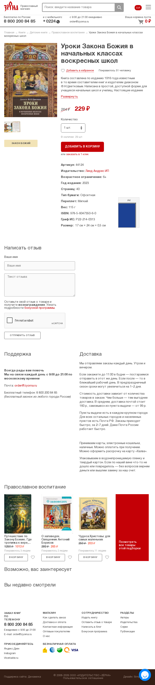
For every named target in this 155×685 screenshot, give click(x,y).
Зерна (11, 6)
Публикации (127, 631)
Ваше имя (11, 257)
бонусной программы (39, 308)
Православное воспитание (68, 33)
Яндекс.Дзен (11, 649)
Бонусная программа (94, 631)
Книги (22, 33)
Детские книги (38, 33)
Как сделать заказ (54, 618)
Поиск (119, 7)
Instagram (10, 653)
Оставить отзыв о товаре (97, 622)
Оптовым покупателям (56, 631)
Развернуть (69, 96)
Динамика (34, 677)
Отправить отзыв (22, 335)
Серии (124, 627)
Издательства (128, 622)
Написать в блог (91, 627)
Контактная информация (58, 627)
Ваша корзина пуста (138, 17)
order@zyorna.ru (79, 22)
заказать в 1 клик (77, 154)
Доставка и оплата (54, 622)
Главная (9, 33)
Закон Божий (21, 143)
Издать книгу (89, 618)
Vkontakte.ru (11, 658)
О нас (46, 636)
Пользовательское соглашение (83, 678)
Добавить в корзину (82, 146)
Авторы (124, 618)
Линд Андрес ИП (97, 171)
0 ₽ (138, 8)
